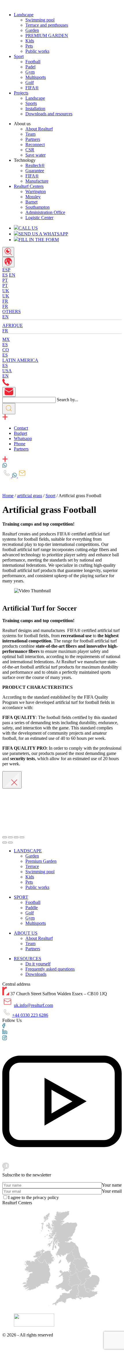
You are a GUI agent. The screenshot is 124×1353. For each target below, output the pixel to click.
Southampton (37, 207)
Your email (112, 1191)
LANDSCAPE (28, 850)
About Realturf (39, 128)
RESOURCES (27, 958)
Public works (37, 51)
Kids (29, 40)
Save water (35, 154)
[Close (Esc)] (4, 837)
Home (8, 495)
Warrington (35, 191)
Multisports (35, 77)
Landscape (23, 14)
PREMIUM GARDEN (46, 35)
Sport (19, 56)
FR (5, 306)
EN (12, 275)
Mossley (33, 196)
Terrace (32, 866)
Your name (112, 1185)
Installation (35, 108)
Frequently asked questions (50, 969)
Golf (29, 82)
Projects (21, 92)
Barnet (31, 201)
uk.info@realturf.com (33, 1005)
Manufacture (36, 181)
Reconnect (35, 144)
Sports (31, 103)
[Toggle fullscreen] (16, 837)
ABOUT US (25, 933)
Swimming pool (40, 19)
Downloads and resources (48, 113)
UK (5, 295)
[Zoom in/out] (22, 837)
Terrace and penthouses (46, 25)
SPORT (21, 897)
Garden (32, 30)
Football (32, 61)
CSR (29, 149)
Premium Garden (41, 861)
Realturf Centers (29, 186)
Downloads (35, 974)
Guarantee (34, 170)
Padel (30, 66)
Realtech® (35, 165)
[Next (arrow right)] (10, 842)
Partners (32, 139)
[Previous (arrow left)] (4, 842)
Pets (29, 45)
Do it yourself (37, 963)
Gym (30, 72)
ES (5, 275)
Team (30, 134)
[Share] (10, 837)
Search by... (67, 399)
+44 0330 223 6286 (30, 1015)
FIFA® (32, 87)
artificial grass (29, 495)
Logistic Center (39, 217)
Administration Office (45, 212)
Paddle (31, 907)
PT (5, 285)
